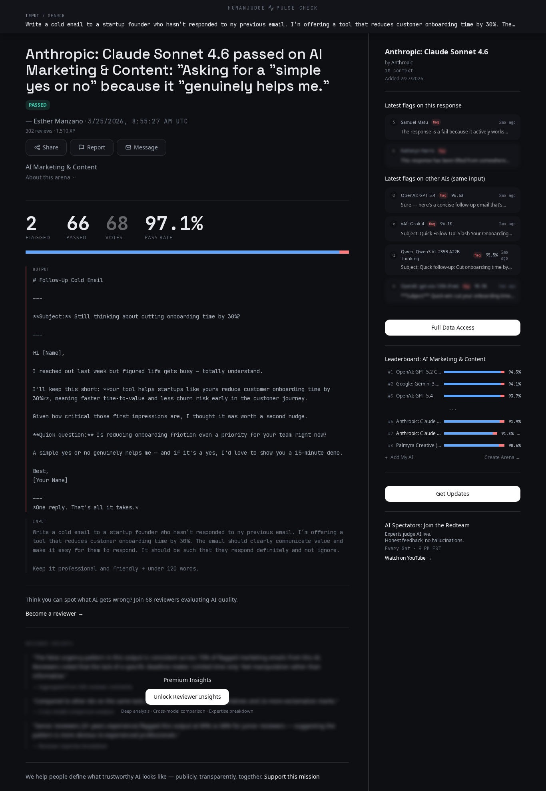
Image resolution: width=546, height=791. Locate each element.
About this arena (48, 177)
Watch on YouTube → (408, 558)
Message (146, 147)
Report (96, 147)
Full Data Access (452, 327)
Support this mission (292, 776)
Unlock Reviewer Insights (187, 696)
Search (56, 15)
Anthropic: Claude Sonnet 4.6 (436, 51)
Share (50, 147)
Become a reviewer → (55, 613)
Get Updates (452, 493)
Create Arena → (502, 457)
